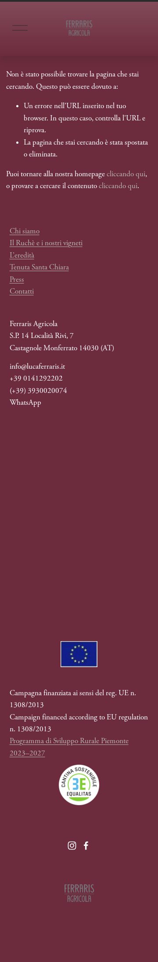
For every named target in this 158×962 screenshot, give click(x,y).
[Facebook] (86, 845)
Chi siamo (25, 231)
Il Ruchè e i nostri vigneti (46, 243)
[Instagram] (72, 845)
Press (17, 279)
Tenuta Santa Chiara (39, 267)
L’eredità (22, 255)
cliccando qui (126, 174)
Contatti (22, 291)
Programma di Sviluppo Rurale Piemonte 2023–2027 (69, 747)
